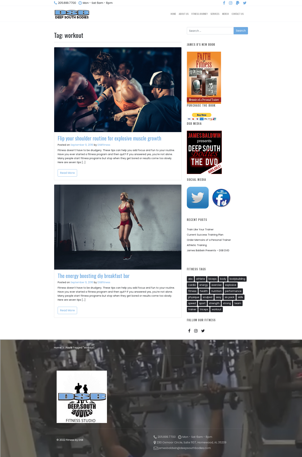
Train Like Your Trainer (200, 229)
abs (190, 279)
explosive (230, 285)
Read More (67, 173)
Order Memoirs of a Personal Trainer (209, 240)
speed (192, 303)
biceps (212, 279)
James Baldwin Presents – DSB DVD (208, 250)
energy (203, 285)
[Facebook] (224, 3)
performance (233, 291)
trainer (192, 309)
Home (57, 347)
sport (202, 303)
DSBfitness (104, 145)
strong (227, 303)
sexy (218, 297)
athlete (200, 279)
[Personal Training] (72, 14)
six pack (229, 297)
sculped (207, 297)
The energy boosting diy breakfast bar (94, 276)
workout (216, 309)
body (223, 279)
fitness (192, 291)
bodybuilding (237, 279)
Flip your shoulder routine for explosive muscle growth (109, 138)
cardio (192, 285)
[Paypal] (237, 3)
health (204, 291)
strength (214, 303)
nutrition (216, 291)
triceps (204, 309)
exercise (216, 285)
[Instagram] (231, 3)
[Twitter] (244, 3)
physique (193, 297)
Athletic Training (197, 245)
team (237, 303)
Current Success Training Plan (205, 234)
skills (240, 297)
